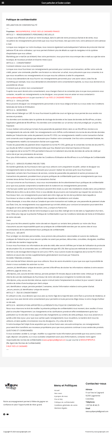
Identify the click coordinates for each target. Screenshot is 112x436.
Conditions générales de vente (65, 405)
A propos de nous (61, 396)
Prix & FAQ (58, 399)
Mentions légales (60, 408)
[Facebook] (4, 414)
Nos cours (58, 393)
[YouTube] (8, 414)
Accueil (56, 390)
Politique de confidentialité (64, 402)
